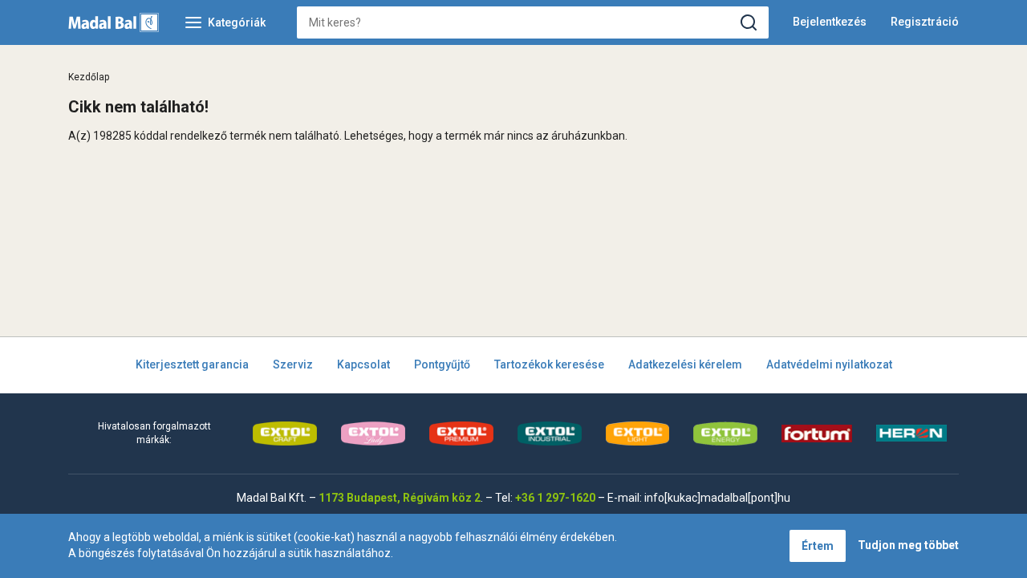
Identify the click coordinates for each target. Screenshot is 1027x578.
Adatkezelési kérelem (685, 364)
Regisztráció (925, 21)
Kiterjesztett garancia (192, 364)
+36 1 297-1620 (555, 497)
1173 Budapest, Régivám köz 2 (400, 497)
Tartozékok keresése (549, 364)
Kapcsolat (363, 364)
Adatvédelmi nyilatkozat (829, 364)
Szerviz (293, 364)
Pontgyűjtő (442, 364)
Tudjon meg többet (908, 545)
